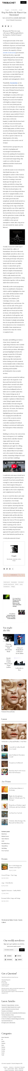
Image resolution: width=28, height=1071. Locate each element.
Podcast (3, 1049)
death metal (7, 582)
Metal (16, 584)
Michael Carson (5, 836)
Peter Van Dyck (5, 850)
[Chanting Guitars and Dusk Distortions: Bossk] (8, 637)
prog (21, 584)
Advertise (5, 1067)
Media (16, 1068)
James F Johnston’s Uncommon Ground (10, 1009)
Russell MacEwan (5, 843)
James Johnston (5, 838)
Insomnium (14, 582)
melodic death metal (19, 18)
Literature (21, 582)
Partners (3, 1047)
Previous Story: (17, 602)
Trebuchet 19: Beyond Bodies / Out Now (13, 741)
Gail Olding (4, 848)
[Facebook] (2, 26)
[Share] (11, 26)
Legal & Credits (10, 1068)
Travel (2, 1054)
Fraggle (7, 10)
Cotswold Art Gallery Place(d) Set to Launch (10, 1007)
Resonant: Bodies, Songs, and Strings (10, 898)
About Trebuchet (5, 1037)
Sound (20, 10)
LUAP (3, 841)
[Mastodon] (5, 26)
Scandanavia (6, 586)
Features (3, 1043)
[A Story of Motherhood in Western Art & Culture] (19, 639)
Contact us (11, 1067)
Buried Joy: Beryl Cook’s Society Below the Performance (13, 1013)
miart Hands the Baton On (6, 1020)
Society (3, 1051)
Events (2, 1041)
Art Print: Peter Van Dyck (15, 813)
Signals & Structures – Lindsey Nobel (11, 890)
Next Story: (10, 616)
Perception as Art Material (16, 763)
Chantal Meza (5, 846)
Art (2, 1039)
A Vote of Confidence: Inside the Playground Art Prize (12, 1018)
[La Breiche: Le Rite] (19, 661)
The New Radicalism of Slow (7, 1014)
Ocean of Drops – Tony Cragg (9, 875)
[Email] (8, 26)
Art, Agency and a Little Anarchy (8, 1022)
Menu (23, 2)
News (2, 1045)
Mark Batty (4, 834)
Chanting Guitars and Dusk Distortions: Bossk (8, 647)
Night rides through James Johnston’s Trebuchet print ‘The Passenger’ (17, 798)
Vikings (13, 586)
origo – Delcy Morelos (7, 883)
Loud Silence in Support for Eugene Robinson (11, 1016)
